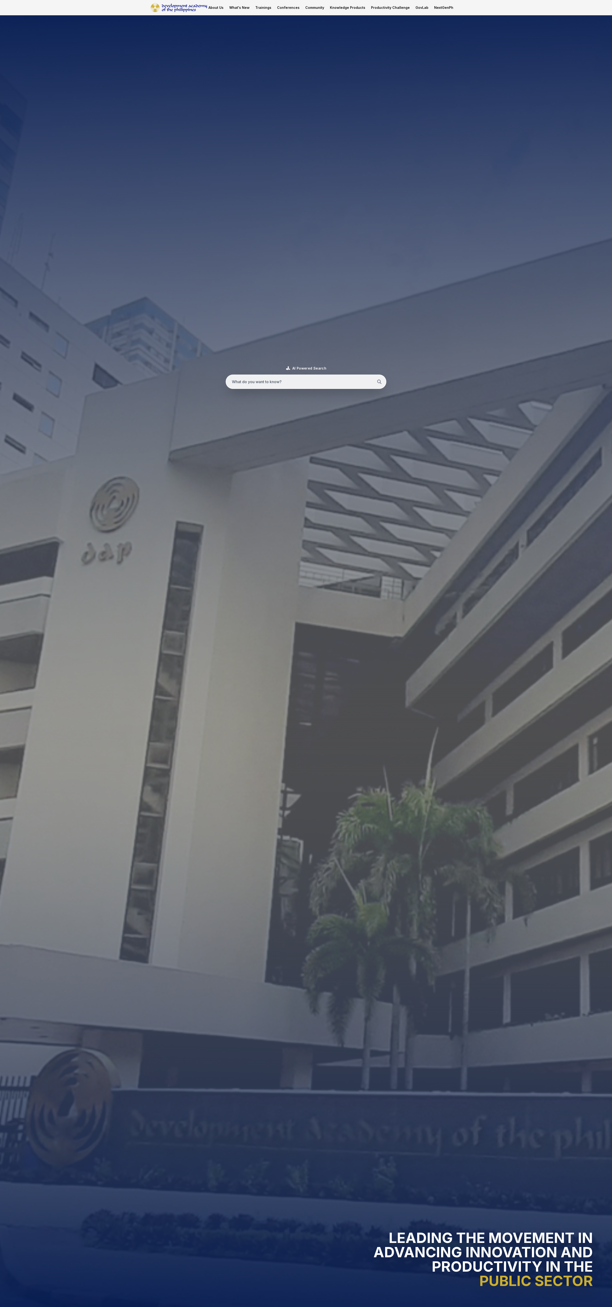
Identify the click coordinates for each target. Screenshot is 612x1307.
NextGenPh (443, 7)
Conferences (288, 7)
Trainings (263, 7)
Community (314, 7)
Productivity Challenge (390, 7)
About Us (216, 7)
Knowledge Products (347, 7)
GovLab (421, 7)
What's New (239, 7)
